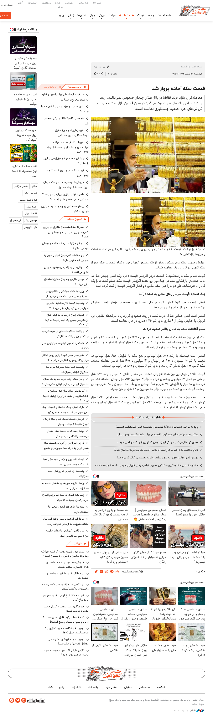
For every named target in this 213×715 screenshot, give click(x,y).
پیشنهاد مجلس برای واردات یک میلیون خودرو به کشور (65, 209)
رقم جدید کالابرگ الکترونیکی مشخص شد (66, 121)
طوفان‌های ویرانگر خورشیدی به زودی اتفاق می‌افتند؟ (66, 270)
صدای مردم (58, 5)
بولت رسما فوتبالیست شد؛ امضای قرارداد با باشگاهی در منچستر (68, 433)
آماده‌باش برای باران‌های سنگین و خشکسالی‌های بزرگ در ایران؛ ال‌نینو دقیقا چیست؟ (66, 395)
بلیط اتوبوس (30, 227)
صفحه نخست (165, 15)
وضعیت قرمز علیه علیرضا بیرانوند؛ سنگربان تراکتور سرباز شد (67, 369)
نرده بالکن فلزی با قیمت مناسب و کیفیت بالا (68, 575)
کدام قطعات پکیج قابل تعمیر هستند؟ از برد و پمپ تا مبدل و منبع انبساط (65, 619)
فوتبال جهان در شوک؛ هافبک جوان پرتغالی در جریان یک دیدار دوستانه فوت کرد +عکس (67, 319)
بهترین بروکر (31, 220)
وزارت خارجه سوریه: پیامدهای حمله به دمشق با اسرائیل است (65, 485)
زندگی (71, 15)
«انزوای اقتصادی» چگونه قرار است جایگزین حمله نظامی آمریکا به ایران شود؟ (156, 450)
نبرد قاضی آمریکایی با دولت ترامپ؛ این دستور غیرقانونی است (67, 533)
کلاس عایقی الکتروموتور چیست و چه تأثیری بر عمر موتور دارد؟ (66, 652)
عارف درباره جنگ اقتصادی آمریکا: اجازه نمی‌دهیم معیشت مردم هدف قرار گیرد (65, 410)
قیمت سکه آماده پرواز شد (178, 89)
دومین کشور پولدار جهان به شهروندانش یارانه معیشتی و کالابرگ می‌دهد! (157, 457)
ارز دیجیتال (15, 220)
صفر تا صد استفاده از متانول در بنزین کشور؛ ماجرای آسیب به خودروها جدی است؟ (66, 232)
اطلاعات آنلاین (194, 10)
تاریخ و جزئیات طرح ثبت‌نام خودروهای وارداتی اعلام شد (65, 246)
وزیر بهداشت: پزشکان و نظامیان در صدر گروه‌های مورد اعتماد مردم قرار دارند (66, 294)
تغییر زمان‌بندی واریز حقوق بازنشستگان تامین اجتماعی (72, 133)
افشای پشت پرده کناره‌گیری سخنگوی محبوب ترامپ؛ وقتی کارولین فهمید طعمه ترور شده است (146, 465)
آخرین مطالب (74, 219)
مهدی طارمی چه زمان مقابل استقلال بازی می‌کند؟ (66, 282)
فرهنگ (140, 15)
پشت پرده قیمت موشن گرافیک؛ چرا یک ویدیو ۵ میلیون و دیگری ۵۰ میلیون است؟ (65, 553)
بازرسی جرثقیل (21, 186)
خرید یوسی (31, 207)
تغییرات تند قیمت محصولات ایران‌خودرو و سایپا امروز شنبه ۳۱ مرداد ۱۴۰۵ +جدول (68, 147)
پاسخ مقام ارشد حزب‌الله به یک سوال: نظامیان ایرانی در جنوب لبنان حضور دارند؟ (65, 381)
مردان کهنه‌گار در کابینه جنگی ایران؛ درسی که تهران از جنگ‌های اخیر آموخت (157, 442)
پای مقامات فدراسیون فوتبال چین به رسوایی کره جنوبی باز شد (66, 258)
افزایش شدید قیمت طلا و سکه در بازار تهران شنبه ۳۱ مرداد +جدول (66, 185)
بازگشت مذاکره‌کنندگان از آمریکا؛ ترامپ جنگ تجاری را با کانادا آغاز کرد (65, 334)
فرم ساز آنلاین (30, 193)
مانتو (34, 186)
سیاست (112, 15)
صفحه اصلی (197, 67)
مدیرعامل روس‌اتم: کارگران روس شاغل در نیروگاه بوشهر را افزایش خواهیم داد (65, 357)
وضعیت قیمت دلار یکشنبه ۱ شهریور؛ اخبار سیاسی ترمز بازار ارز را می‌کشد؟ (67, 305)
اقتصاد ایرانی (30, 214)
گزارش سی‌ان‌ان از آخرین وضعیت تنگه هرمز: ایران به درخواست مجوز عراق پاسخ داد (66, 447)
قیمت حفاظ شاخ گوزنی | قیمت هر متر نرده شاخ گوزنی (66, 597)
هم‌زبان (69, 3)
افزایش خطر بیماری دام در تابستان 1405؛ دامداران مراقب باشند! (67, 564)
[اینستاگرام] (23, 700)
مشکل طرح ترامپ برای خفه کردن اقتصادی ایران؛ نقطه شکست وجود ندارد (157, 434)
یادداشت (46, 3)
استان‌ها (81, 15)
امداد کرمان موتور (28, 200)
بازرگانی (78, 544)
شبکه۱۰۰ (97, 3)
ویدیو (61, 15)
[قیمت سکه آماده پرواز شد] (148, 155)
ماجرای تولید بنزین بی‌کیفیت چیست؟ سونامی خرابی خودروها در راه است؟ (65, 197)
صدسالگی (83, 3)
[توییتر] (17, 700)
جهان (92, 15)
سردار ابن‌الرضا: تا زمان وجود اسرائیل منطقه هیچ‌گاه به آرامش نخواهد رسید (66, 521)
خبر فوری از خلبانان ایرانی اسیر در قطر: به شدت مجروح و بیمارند (65, 97)
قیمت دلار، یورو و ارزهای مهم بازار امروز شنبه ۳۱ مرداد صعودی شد (66, 462)
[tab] (77, 87)
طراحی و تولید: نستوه (185, 711)
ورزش (102, 15)
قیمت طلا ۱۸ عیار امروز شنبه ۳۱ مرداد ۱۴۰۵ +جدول (66, 173)
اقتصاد (126, 15)
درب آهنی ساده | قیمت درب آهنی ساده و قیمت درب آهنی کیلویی (65, 586)
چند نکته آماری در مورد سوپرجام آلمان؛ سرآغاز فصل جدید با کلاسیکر (65, 497)
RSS (50, 687)
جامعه (151, 15)
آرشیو (20, 3)
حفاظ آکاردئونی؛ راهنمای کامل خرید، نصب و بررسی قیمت (66, 608)
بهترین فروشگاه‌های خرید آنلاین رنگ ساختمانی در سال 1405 (66, 630)
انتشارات (32, 3)
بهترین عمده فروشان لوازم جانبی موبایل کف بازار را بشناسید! (68, 641)
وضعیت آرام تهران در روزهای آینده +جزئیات (68, 473)
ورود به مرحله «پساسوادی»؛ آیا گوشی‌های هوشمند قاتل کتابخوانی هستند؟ (156, 427)
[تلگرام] (11, 700)
